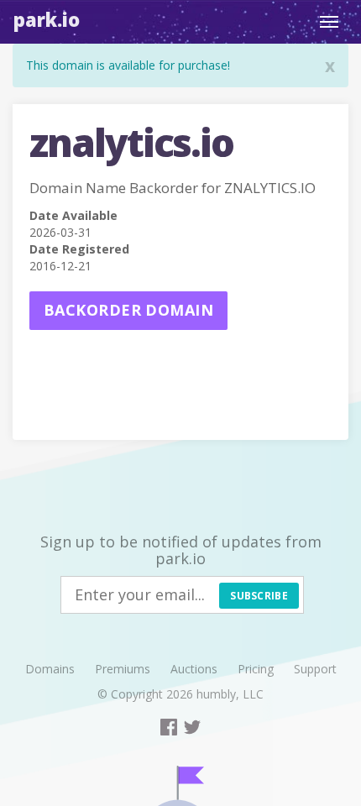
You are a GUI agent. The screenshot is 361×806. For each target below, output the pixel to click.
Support (315, 669)
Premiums (122, 669)
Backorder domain (128, 310)
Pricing (256, 669)
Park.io (46, 19)
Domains (50, 669)
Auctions (193, 669)
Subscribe (259, 596)
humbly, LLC (230, 694)
